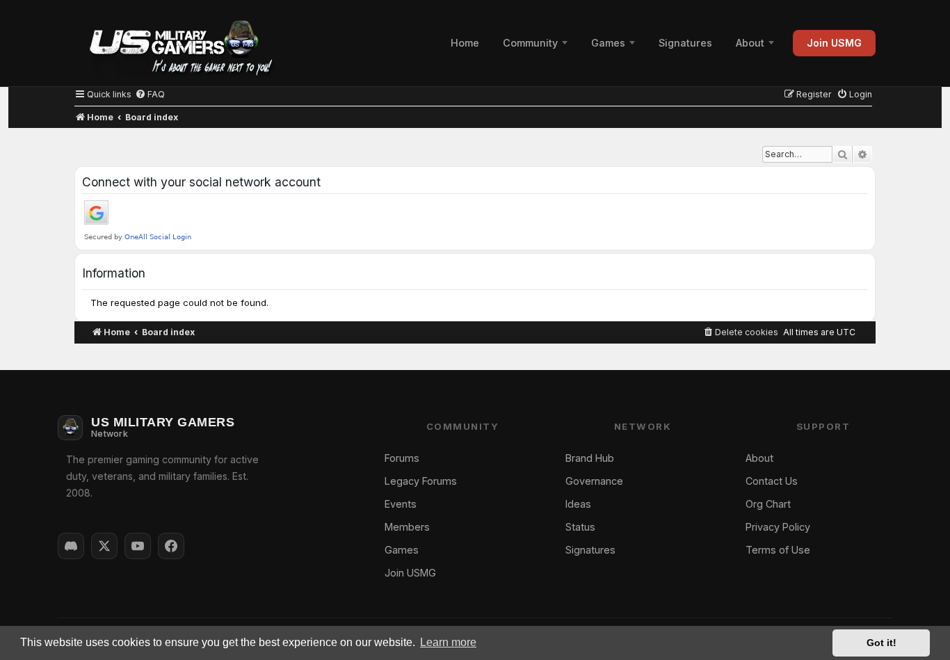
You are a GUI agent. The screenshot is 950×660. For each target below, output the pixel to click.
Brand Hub (589, 458)
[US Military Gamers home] (174, 43)
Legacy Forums (421, 481)
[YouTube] (137, 546)
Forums (402, 458)
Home (465, 43)
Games (608, 43)
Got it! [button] (881, 642)
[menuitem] (150, 94)
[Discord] (71, 546)
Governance (594, 481)
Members (407, 527)
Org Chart (768, 504)
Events (401, 504)
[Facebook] (171, 546)
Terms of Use (778, 550)
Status (580, 527)
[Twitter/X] (104, 546)
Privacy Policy (778, 527)
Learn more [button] (448, 642)
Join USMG (834, 43)
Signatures (685, 43)
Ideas (578, 504)
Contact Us (772, 481)
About (750, 43)
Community (530, 43)
